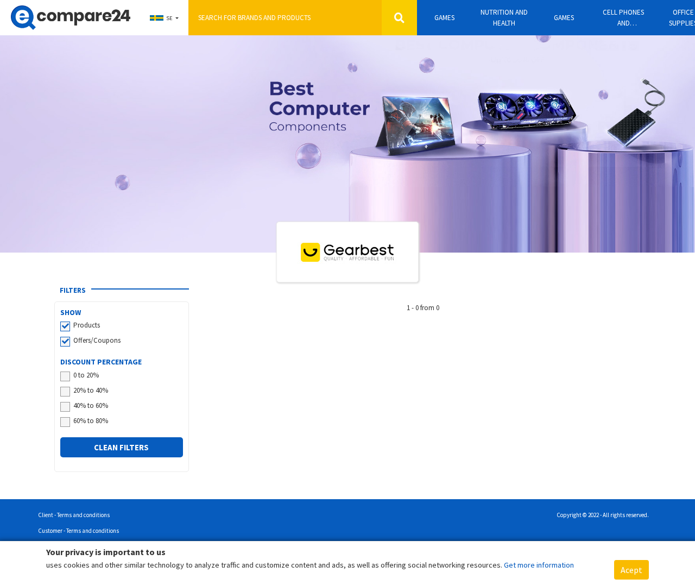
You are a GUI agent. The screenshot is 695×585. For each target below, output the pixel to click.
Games (444, 17)
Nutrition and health (504, 18)
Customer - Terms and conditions (78, 530)
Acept (631, 569)
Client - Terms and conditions (74, 515)
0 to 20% (86, 375)
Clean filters (121, 447)
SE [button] (169, 18)
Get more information (539, 565)
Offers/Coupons (97, 340)
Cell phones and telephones (623, 18)
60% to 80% (90, 420)
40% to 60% (90, 405)
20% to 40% (90, 390)
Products (86, 325)
